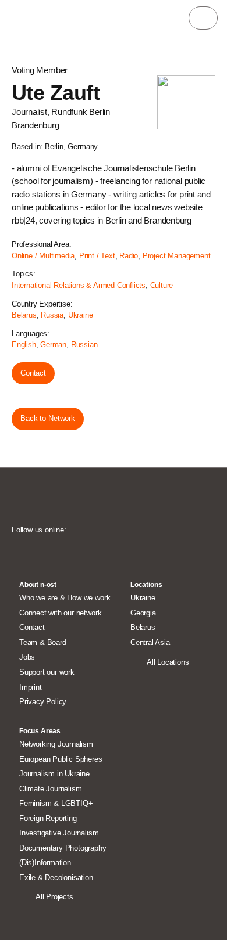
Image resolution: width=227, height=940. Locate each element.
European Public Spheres (60, 759)
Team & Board (42, 642)
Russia (52, 315)
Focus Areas (40, 731)
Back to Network (47, 418)
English (24, 344)
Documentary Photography (63, 848)
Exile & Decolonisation (56, 877)
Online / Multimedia (43, 255)
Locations (146, 585)
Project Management (177, 255)
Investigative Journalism (58, 833)
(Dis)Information (45, 862)
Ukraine (80, 315)
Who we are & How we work (64, 597)
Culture (161, 285)
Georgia (143, 612)
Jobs (27, 657)
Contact (33, 373)
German (53, 344)
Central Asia (150, 642)
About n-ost (37, 585)
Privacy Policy (42, 701)
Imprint (30, 687)
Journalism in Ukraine (54, 773)
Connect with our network (60, 612)
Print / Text (97, 255)
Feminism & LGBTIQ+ (56, 803)
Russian (84, 344)
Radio (128, 255)
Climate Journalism (50, 788)
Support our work (47, 672)
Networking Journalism (56, 744)
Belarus (24, 315)
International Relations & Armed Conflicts (79, 285)
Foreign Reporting (48, 818)
